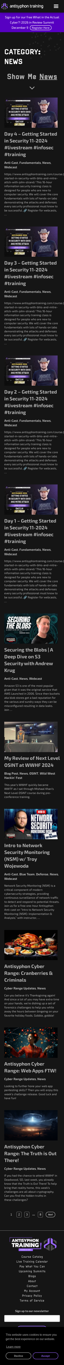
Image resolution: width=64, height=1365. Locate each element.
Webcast (10, 167)
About (32, 1281)
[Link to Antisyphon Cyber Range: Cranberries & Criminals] (31, 945)
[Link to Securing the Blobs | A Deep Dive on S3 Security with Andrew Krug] (31, 628)
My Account (32, 1290)
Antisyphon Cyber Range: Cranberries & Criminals (28, 973)
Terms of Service (32, 1300)
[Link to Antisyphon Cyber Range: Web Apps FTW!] (31, 1042)
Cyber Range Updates (20, 988)
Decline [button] (18, 1355)
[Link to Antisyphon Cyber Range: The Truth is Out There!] (31, 1125)
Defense (42, 874)
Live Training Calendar (32, 1261)
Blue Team (27, 874)
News (48, 76)
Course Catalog (32, 1256)
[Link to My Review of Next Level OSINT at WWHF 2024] (31, 737)
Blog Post (11, 773)
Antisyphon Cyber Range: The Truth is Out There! (30, 1153)
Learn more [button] (13, 1346)
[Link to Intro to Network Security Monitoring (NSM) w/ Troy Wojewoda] (31, 824)
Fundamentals (30, 163)
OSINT (33, 773)
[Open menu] (56, 6)
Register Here (41, 27)
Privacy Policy (32, 1295)
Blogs (32, 1276)
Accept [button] (45, 1355)
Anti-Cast (11, 163)
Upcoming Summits (32, 1271)
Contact (32, 1286)
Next (50, 1214)
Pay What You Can (32, 1266)
